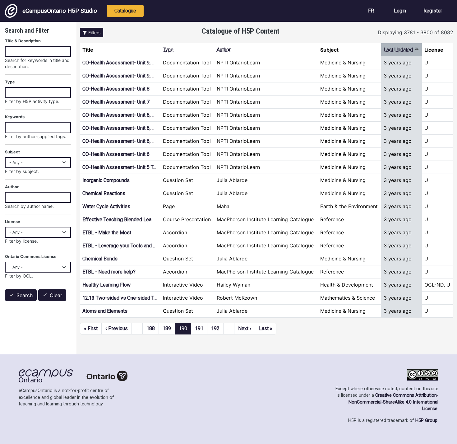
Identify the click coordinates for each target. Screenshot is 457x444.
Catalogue (125, 11)
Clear (56, 295)
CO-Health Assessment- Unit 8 (116, 89)
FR (371, 11)
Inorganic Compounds (106, 180)
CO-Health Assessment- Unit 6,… (118, 115)
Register (432, 11)
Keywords (15, 117)
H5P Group (426, 420)
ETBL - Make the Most (106, 233)
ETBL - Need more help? (109, 272)
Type (168, 50)
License (12, 221)
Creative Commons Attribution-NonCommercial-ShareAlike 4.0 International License (393, 402)
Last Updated (401, 50)
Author (224, 50)
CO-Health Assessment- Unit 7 (116, 102)
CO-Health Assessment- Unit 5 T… (119, 167)
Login (400, 11)
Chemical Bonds (100, 259)
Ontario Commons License (31, 256)
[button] (91, 32)
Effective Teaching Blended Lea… (118, 219)
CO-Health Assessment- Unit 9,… (118, 63)
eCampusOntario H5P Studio (59, 10)
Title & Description (23, 41)
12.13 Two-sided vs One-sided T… (119, 298)
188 (150, 328)
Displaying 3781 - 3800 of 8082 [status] (415, 32)
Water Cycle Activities (106, 206)
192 (215, 328)
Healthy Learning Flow (106, 285)
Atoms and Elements (104, 311)
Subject (12, 152)
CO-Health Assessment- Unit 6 (116, 154)
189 (167, 328)
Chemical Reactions (103, 193)
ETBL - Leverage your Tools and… (118, 246)
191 (199, 328)
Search (24, 295)
